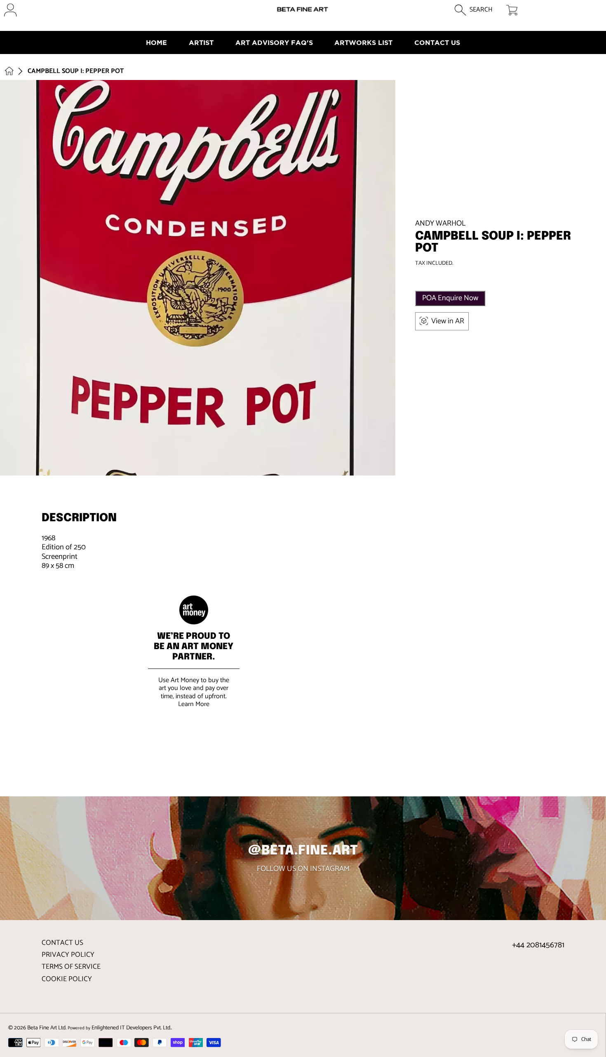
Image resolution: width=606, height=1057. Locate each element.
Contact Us (62, 943)
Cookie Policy (67, 979)
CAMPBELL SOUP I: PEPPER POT (76, 71)
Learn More (193, 704)
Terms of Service (71, 966)
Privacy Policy (68, 954)
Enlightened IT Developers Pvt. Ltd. (131, 1027)
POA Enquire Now (450, 298)
